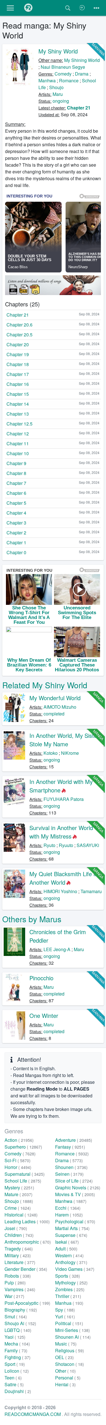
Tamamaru (91, 891)
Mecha (17, 1343)
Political (69, 1323)
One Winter (43, 1015)
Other (65, 1371)
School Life (23, 1180)
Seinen (69, 1174)
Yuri (65, 1316)
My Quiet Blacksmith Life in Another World (63, 878)
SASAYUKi (88, 845)
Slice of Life (74, 1180)
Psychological (75, 1221)
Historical (21, 1214)
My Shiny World (58, 51)
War (14, 1296)
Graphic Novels (77, 1187)
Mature (19, 1194)
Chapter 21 (78, 107)
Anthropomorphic (28, 1242)
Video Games (74, 1269)
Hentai (65, 1384)
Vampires (20, 1289)
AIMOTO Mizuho (60, 707)
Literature (20, 1262)
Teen (13, 1377)
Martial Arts (72, 1228)
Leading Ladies (27, 1221)
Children (19, 1235)
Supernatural (25, 1174)
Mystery (19, 1187)
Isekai (67, 1242)
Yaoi (15, 1337)
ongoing (61, 101)
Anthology (71, 1262)
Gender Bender (26, 1269)
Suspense (71, 1235)
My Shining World (82, 60)
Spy (65, 1309)
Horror (18, 1167)
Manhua (69, 1303)
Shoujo (56, 87)
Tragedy (19, 1248)
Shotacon (69, 1364)
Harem (69, 1214)
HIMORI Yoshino (60, 891)
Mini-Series (72, 1330)
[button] (10, 8)
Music (66, 1343)
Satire (14, 1384)
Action (19, 1140)
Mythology (71, 1282)
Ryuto (49, 845)
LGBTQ (18, 1330)
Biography (21, 1309)
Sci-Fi (18, 1160)
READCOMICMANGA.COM (33, 1414)
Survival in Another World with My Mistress (61, 832)
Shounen (71, 1167)
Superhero (23, 1147)
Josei (16, 1228)
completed (54, 713)
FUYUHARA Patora (64, 799)
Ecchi (68, 1208)
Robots (18, 1276)
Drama (81, 73)
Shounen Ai (73, 1337)
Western (69, 1255)
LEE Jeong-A (57, 949)
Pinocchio (41, 978)
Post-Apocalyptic (27, 1303)
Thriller (68, 1296)
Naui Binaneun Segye (63, 67)
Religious (69, 1350)
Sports (67, 1276)
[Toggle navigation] (96, 8)
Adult (66, 1248)
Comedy (63, 73)
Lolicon (17, 1371)
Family (16, 1350)
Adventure (73, 1140)
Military (18, 1255)
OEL (64, 1357)
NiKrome (70, 753)
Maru (58, 94)
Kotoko (51, 753)
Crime (18, 1208)
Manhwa (47, 80)
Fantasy (70, 1147)
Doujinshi (18, 1391)
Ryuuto (66, 845)
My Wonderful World (55, 698)
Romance (69, 80)
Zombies (70, 1289)
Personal (68, 1377)
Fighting (18, 1357)
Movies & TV (75, 1194)
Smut (16, 1316)
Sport (15, 1364)
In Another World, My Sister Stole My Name (64, 739)
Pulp (15, 1282)
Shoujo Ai (20, 1323)
